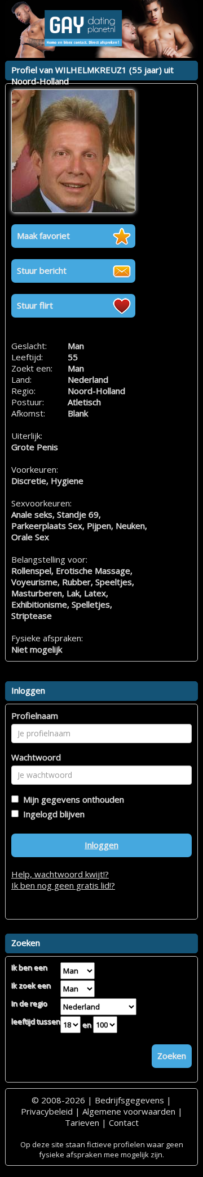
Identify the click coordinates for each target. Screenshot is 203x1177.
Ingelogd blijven (52, 814)
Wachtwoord (36, 757)
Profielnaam (34, 715)
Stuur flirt (35, 305)
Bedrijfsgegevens (129, 1100)
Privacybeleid (47, 1111)
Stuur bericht (42, 270)
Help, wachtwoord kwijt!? (60, 874)
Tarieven (82, 1122)
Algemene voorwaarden (128, 1111)
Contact (124, 1122)
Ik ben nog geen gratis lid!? (63, 885)
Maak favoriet (43, 235)
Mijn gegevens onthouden (71, 799)
